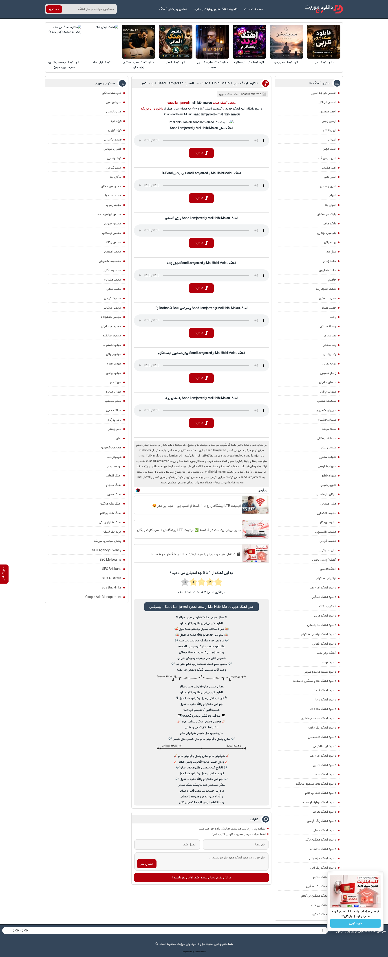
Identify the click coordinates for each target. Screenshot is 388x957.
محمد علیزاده (112, 279)
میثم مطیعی (113, 401)
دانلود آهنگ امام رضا (323, 755)
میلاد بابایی (113, 410)
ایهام (332, 195)
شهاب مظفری (327, 457)
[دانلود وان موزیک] (324, 9)
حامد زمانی (329, 261)
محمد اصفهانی (112, 251)
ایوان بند (330, 205)
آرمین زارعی (329, 121)
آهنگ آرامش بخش (324, 560)
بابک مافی (329, 223)
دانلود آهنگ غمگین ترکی (320, 839)
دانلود (199, 153)
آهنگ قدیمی (328, 569)
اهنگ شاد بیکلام (110, 513)
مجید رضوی (113, 205)
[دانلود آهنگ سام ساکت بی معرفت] (212, 42)
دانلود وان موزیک (152, 108)
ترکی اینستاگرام (326, 578)
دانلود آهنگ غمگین (323, 597)
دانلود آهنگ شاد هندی (322, 737)
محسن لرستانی (111, 233)
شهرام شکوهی (327, 466)
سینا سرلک (329, 429)
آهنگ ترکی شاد (101, 62)
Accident (203, 952)
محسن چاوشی (112, 223)
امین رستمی (328, 186)
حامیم (332, 279)
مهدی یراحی (113, 373)
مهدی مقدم (114, 363)
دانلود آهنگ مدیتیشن (287, 62)
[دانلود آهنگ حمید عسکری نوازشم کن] (138, 42)
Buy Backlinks (111, 587)
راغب (333, 317)
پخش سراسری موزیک (107, 541)
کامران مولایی (112, 149)
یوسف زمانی (113, 466)
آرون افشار (329, 130)
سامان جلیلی (327, 382)
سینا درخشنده (327, 419)
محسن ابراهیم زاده (109, 214)
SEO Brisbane (111, 569)
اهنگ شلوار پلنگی (110, 522)
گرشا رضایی (114, 158)
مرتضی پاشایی (112, 307)
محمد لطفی (113, 289)
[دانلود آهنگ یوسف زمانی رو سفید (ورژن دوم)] (64, 42)
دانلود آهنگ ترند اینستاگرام (249, 62)
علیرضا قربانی (328, 541)
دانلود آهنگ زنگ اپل (323, 867)
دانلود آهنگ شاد (325, 774)
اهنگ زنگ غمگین (110, 503)
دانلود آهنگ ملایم (324, 877)
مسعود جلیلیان (111, 326)
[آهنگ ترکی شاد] (101, 42)
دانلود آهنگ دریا (325, 699)
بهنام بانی (330, 242)
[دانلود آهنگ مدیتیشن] (286, 42)
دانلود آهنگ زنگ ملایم (322, 727)
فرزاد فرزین (114, 130)
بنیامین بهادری (326, 233)
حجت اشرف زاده (325, 289)
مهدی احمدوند (112, 345)
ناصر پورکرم (114, 419)
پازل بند (331, 251)
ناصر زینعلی (114, 429)
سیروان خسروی (326, 410)
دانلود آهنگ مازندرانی (322, 858)
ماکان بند (115, 177)
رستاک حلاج (328, 326)
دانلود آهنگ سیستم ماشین (318, 718)
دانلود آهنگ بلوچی (324, 812)
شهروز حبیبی (328, 485)
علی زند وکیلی (327, 550)
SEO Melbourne (110, 560)
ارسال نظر (147, 864)
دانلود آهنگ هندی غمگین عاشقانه (314, 681)
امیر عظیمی (328, 167)
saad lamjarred (251, 94)
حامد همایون (327, 270)
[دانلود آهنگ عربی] (323, 42)
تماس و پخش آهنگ (173, 9)
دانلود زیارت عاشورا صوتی (320, 671)
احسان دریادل (327, 102)
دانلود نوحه (329, 662)
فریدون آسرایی (112, 139)
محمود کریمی (112, 298)
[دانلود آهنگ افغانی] (175, 42)
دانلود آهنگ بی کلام (323, 905)
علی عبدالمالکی (111, 93)
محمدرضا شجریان (110, 261)
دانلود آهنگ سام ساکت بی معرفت (212, 65)
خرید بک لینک (112, 531)
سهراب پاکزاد (328, 391)
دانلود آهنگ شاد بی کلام (320, 793)
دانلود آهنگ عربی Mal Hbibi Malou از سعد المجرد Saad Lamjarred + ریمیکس (199, 83)
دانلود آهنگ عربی (324, 62)
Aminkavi (197, 952)
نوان (118, 438)
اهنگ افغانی (113, 475)
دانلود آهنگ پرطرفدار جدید (319, 802)
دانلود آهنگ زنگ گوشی (321, 821)
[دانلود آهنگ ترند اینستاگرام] (249, 42)
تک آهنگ (232, 94)
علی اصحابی (328, 503)
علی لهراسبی (113, 102)
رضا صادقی (329, 345)
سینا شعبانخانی (326, 438)
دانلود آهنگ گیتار (324, 690)
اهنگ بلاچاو (113, 485)
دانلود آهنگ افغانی (176, 62)
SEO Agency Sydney (106, 550)
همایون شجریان (111, 447)
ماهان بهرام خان (111, 186)
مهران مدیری (113, 391)
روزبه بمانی (329, 363)
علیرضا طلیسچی (325, 531)
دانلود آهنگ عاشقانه (323, 849)
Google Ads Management (103, 597)
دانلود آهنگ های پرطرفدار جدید (216, 9)
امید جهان (329, 149)
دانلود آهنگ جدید (224, 103)
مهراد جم (115, 382)
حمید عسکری (327, 298)
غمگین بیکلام (327, 606)
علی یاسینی (113, 111)
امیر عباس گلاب (326, 158)
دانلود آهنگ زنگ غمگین (321, 886)
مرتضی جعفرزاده (111, 317)
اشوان (332, 139)
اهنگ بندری (114, 494)
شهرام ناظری (328, 475)
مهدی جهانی (113, 354)
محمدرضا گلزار (112, 270)
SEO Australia (111, 578)
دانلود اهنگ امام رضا (323, 587)
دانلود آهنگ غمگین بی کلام (318, 895)
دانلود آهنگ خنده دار (323, 709)
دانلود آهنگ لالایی (324, 765)
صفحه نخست (253, 9)
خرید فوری (355, 923)
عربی (221, 94)
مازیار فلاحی (113, 167)
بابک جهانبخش (326, 214)
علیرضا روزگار (328, 522)
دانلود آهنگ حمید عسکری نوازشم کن (138, 65)
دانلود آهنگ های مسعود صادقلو (316, 783)
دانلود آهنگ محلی (324, 830)
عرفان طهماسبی (326, 494)
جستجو (54, 9)
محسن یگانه (113, 242)
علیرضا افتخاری (326, 513)
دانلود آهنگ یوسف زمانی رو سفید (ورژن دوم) (64, 65)
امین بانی (330, 177)
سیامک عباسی (326, 401)
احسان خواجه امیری (323, 93)
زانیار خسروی (328, 373)
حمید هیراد (329, 307)
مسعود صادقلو (112, 335)
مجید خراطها (113, 195)
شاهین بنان (328, 447)
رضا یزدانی (329, 354)
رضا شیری (330, 335)
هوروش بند (114, 457)
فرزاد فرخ (115, 121)
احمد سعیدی (328, 111)
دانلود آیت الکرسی (324, 746)
